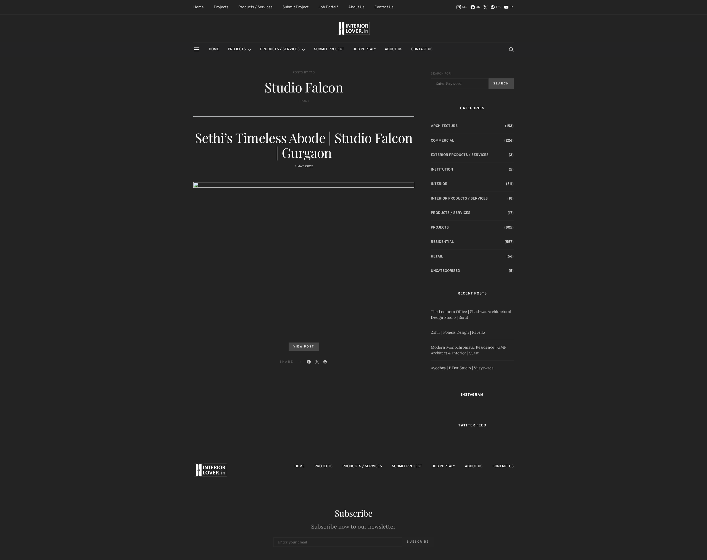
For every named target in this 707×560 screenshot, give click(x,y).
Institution (442, 170)
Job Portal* (328, 7)
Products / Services (255, 7)
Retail (437, 256)
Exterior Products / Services (460, 155)
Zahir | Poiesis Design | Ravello (458, 332)
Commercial (442, 141)
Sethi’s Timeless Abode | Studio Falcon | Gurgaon (304, 145)
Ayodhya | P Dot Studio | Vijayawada (462, 367)
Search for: (441, 74)
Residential (442, 242)
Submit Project (295, 7)
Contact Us (384, 7)
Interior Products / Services (459, 199)
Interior (439, 184)
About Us (356, 7)
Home (198, 7)
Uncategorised (445, 271)
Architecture (444, 126)
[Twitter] (485, 7)
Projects (221, 7)
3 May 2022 (303, 166)
